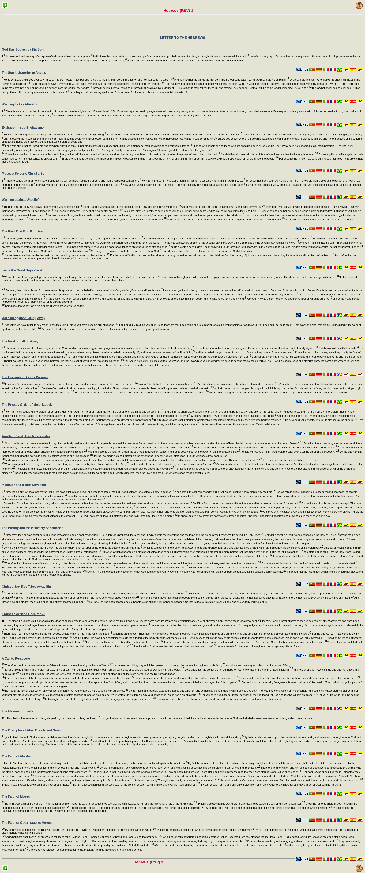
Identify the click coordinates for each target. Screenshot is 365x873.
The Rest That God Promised (23, 231)
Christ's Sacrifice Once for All (23, 614)
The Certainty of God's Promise (25, 377)
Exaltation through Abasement (24, 127)
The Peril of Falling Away (20, 341)
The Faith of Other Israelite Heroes (27, 822)
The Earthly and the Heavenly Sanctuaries (32, 528)
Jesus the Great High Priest (22, 270)
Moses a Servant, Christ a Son (24, 173)
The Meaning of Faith (17, 711)
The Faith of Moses (16, 796)
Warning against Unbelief (20, 199)
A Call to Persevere (16, 658)
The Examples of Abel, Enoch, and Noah (31, 730)
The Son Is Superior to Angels (24, 72)
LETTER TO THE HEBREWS (182, 38)
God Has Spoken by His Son (23, 49)
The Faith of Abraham (17, 756)
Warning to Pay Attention (20, 104)
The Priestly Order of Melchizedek (27, 404)
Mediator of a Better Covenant (24, 484)
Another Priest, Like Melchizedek (26, 436)
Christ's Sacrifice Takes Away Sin (26, 586)
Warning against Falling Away (23, 318)
